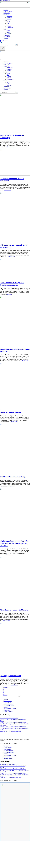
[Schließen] (2, 48)
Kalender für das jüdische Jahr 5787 (9, 718)
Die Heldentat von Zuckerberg (12, 477)
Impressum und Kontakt (10, 708)
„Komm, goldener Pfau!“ (10, 676)
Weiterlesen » (10, 147)
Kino (8, 23)
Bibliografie (7, 13)
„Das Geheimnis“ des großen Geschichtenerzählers (12, 284)
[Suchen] (1, 43)
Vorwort (6, 699)
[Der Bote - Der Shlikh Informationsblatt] (15, 4)
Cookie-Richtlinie (8, 711)
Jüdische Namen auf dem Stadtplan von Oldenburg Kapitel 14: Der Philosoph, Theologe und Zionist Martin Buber (14, 728)
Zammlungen (10, 27)
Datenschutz (7, 710)
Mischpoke (9, 16)
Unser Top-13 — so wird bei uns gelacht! (10, 731)
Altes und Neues (8, 11)
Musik (8, 22)
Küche (8, 32)
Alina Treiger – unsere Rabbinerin (14, 610)
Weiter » (5, 695)
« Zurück (5, 687)
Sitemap (6, 707)
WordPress (14, 743)
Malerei (9, 26)
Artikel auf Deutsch (8, 704)
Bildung (6, 38)
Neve (1, 743)
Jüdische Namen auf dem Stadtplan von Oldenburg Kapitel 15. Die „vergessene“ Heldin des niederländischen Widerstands (14, 724)
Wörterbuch (7, 35)
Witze (8, 30)
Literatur (9, 24)
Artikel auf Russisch (9, 705)
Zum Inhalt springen (5, 0)
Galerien (9, 33)
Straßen (9, 19)
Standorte (9, 17)
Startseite (6, 10)
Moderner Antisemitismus (10, 412)
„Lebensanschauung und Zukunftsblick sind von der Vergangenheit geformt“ (14, 543)
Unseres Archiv (7, 702)
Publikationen (7, 36)
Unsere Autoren (8, 701)
